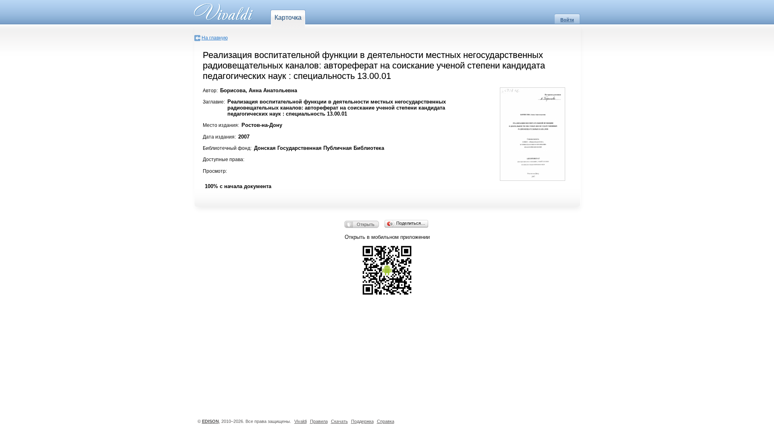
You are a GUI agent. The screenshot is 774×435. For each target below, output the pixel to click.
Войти (567, 19)
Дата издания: (219, 137)
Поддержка (362, 421)
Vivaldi (300, 421)
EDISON (210, 421)
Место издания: (221, 125)
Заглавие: (214, 102)
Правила (319, 421)
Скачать (339, 421)
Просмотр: (215, 171)
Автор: (210, 90)
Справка (385, 421)
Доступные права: (223, 159)
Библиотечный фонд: (227, 148)
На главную (215, 38)
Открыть (366, 224)
